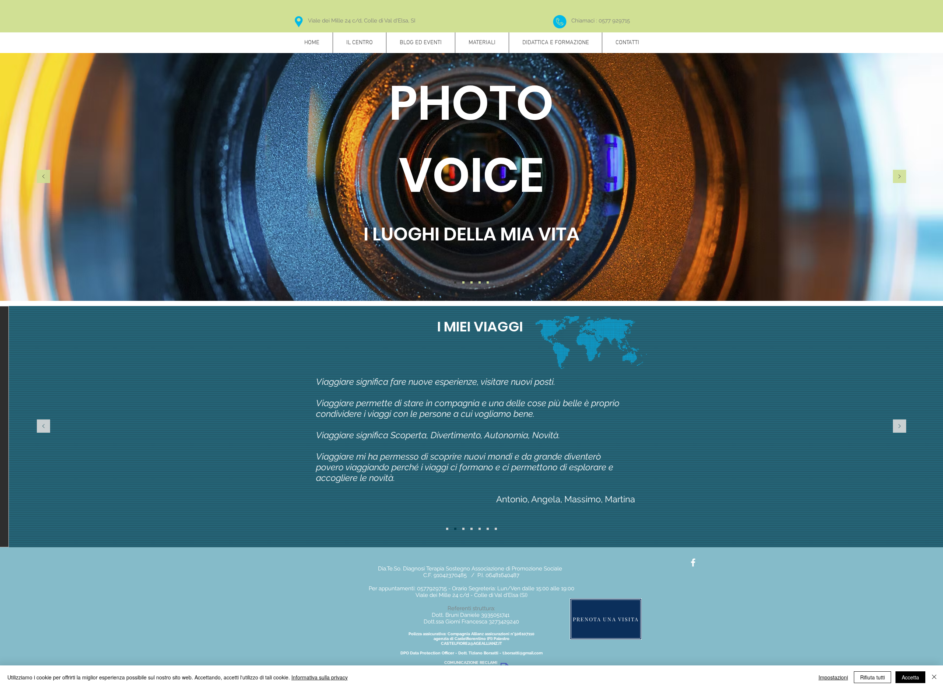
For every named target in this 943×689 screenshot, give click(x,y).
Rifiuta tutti (872, 677)
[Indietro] (43, 177)
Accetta (910, 677)
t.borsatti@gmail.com (522, 653)
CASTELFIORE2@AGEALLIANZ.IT (471, 643)
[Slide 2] (463, 282)
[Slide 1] (455, 282)
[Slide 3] (471, 282)
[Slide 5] (479, 529)
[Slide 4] (479, 282)
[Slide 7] (496, 529)
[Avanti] (899, 177)
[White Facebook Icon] (693, 562)
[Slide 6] (488, 529)
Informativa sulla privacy (319, 677)
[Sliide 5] (488, 282)
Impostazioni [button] (833, 677)
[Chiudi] (934, 677)
